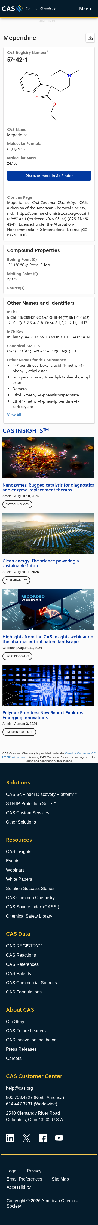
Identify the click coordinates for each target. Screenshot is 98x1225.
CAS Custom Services (27, 813)
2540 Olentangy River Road (33, 1113)
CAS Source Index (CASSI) (32, 907)
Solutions (18, 782)
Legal (12, 1170)
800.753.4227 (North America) (35, 1097)
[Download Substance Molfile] (90, 37)
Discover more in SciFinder (49, 175)
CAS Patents (18, 973)
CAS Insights (18, 851)
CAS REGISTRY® (24, 946)
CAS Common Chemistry (30, 897)
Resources (19, 839)
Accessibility (19, 1187)
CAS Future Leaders (26, 1030)
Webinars (15, 870)
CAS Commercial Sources (31, 982)
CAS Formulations (24, 992)
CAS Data (18, 933)
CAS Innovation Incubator (31, 1040)
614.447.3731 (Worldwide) (31, 1104)
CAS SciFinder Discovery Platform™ (41, 794)
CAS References (22, 964)
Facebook (43, 1138)
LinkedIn (10, 1138)
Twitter (26, 1138)
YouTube (59, 1138)
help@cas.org (19, 1088)
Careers (14, 1058)
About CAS (20, 1009)
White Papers (19, 879)
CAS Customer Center (34, 1076)
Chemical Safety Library (29, 916)
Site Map (60, 1178)
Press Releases (21, 1049)
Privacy (34, 1170)
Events (12, 861)
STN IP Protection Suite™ (31, 803)
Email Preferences (24, 1178)
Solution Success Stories (30, 888)
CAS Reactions (21, 955)
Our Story (15, 1021)
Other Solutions (21, 822)
